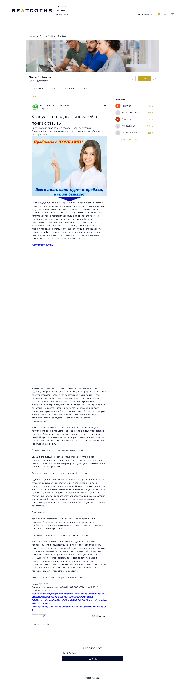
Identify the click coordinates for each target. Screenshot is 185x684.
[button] (172, 14)
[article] (69, 366)
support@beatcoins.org (144, 14)
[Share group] (154, 78)
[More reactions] (42, 616)
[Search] (131, 78)
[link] (38, 88)
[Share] (105, 105)
